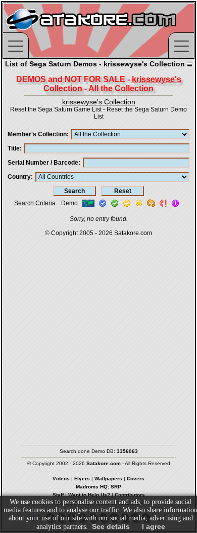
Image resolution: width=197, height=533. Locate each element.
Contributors (130, 495)
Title (14, 148)
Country (19, 176)
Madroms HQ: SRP (98, 486)
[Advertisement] (98, 336)
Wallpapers (108, 478)
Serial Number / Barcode (43, 162)
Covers (135, 478)
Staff (58, 495)
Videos (61, 478)
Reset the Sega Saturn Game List (56, 109)
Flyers (82, 478)
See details (111, 526)
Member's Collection (37, 134)
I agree (153, 526)
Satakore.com (133, 233)
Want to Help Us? (89, 495)
